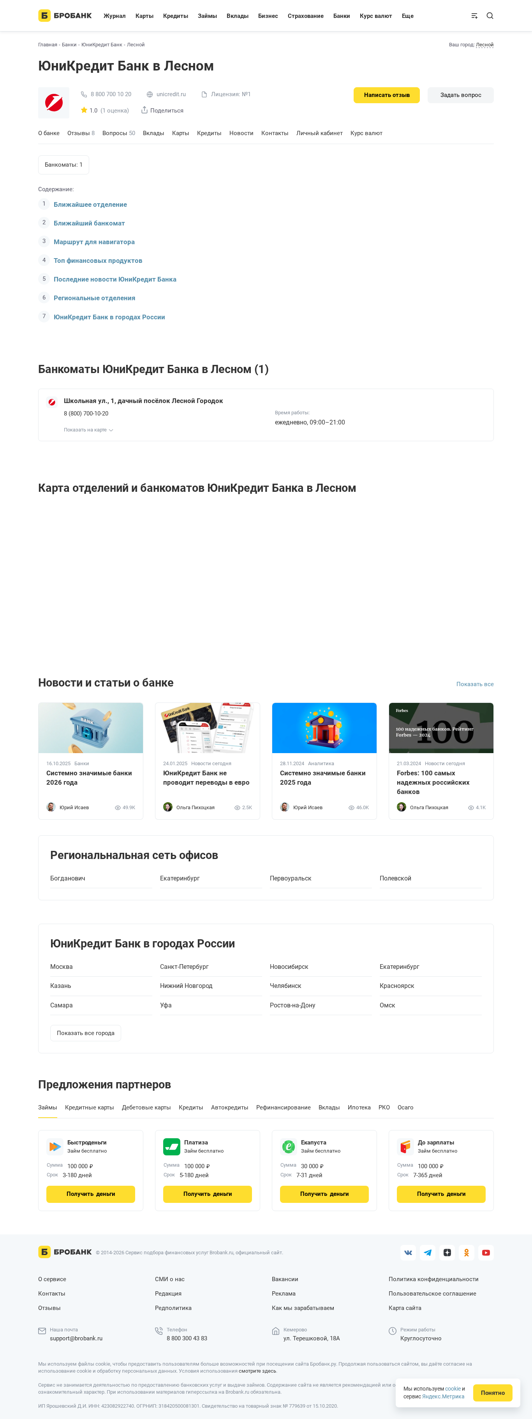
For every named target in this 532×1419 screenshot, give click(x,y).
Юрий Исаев (74, 807)
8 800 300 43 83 (187, 1338)
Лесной (485, 45)
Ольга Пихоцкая (195, 807)
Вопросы (118, 133)
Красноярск (397, 985)
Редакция (168, 1293)
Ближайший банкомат (89, 223)
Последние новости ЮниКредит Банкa (115, 279)
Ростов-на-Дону (292, 1005)
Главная (47, 45)
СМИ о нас (170, 1279)
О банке (49, 133)
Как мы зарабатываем (303, 1308)
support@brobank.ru (76, 1338)
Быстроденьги (87, 1142)
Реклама (284, 1293)
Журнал (115, 15)
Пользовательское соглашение (432, 1293)
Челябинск (285, 985)
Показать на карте (85, 430)
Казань (60, 985)
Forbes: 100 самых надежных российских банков (433, 782)
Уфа (166, 1005)
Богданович (67, 878)
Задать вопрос (460, 95)
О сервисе (52, 1279)
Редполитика (173, 1308)
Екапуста (313, 1142)
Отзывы (81, 133)
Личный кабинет (319, 133)
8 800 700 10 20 (111, 94)
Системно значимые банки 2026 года (89, 777)
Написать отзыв (387, 95)
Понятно (493, 1392)
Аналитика (321, 763)
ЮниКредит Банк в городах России (109, 317)
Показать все (475, 684)
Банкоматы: (64, 164)
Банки (69, 45)
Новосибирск (289, 966)
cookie (453, 1389)
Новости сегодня (211, 763)
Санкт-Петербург (184, 966)
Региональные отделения (95, 298)
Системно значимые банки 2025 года (323, 777)
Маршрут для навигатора (94, 242)
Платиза (196, 1142)
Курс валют (366, 133)
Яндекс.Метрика (443, 1396)
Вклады (153, 133)
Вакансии (285, 1279)
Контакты (275, 133)
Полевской (395, 878)
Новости (241, 133)
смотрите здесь (257, 1371)
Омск (387, 1005)
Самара (61, 1005)
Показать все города (86, 1033)
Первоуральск (291, 878)
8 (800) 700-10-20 (86, 413)
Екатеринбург (180, 878)
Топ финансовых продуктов (98, 260)
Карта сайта (405, 1308)
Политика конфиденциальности (434, 1279)
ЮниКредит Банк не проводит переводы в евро (206, 777)
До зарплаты (436, 1142)
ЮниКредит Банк (101, 45)
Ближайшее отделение (90, 204)
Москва (61, 966)
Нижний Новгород (186, 985)
